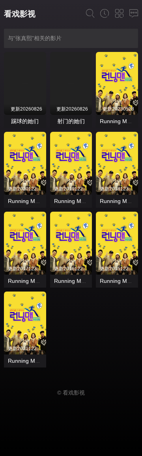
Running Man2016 (77, 281)
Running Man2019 (77, 201)
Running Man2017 (31, 281)
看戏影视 (20, 13)
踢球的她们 (25, 121)
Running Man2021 (31, 361)
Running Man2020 (31, 201)
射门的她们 (71, 121)
